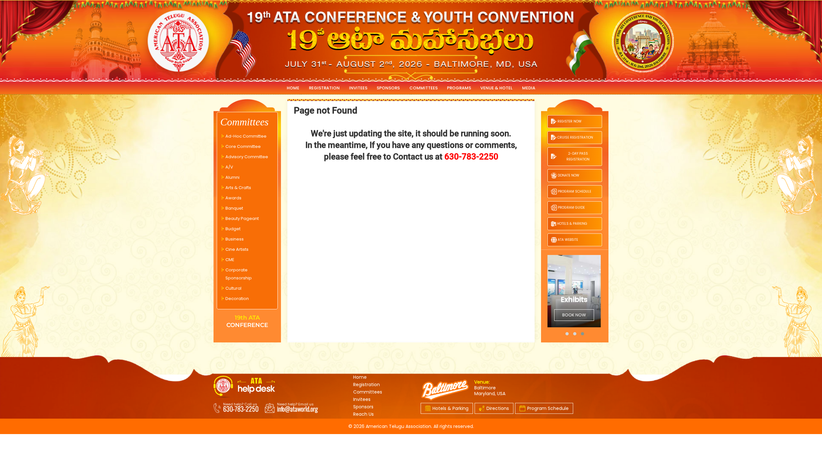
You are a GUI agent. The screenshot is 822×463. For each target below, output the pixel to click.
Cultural (233, 288)
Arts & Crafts (238, 188)
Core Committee (243, 146)
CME (229, 260)
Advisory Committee (246, 157)
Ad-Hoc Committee (246, 136)
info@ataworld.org (297, 408)
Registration (366, 384)
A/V (229, 167)
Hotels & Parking (450, 408)
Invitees (362, 399)
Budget (232, 229)
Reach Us (363, 414)
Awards (233, 198)
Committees (367, 392)
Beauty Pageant (242, 218)
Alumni (232, 177)
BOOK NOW (552, 315)
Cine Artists (237, 249)
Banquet (234, 208)
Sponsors (363, 407)
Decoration (237, 298)
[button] (567, 333)
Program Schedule (548, 408)
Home (360, 377)
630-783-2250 (240, 408)
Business (234, 239)
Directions (497, 408)
